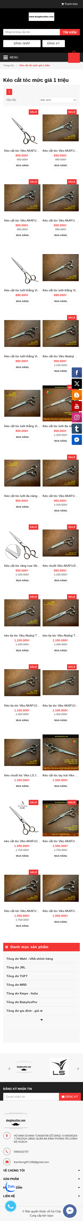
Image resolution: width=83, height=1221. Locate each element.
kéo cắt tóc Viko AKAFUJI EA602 (26, 841)
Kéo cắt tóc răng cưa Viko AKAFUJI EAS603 (33, 565)
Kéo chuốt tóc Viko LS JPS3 (23, 775)
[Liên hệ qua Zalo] (10, 1186)
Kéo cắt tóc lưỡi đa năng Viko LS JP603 (31, 496)
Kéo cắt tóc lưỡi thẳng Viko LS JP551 (29, 356)
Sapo (50, 1215)
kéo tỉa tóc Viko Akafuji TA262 (62, 635)
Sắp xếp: (11, 99)
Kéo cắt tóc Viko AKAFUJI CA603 (26, 150)
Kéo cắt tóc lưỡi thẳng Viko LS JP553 (29, 290)
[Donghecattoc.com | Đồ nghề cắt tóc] (41, 18)
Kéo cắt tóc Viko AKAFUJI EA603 (26, 911)
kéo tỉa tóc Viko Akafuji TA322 (24, 635)
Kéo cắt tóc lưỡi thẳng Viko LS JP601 (29, 426)
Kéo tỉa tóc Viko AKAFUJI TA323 (25, 705)
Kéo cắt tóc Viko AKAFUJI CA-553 (27, 220)
